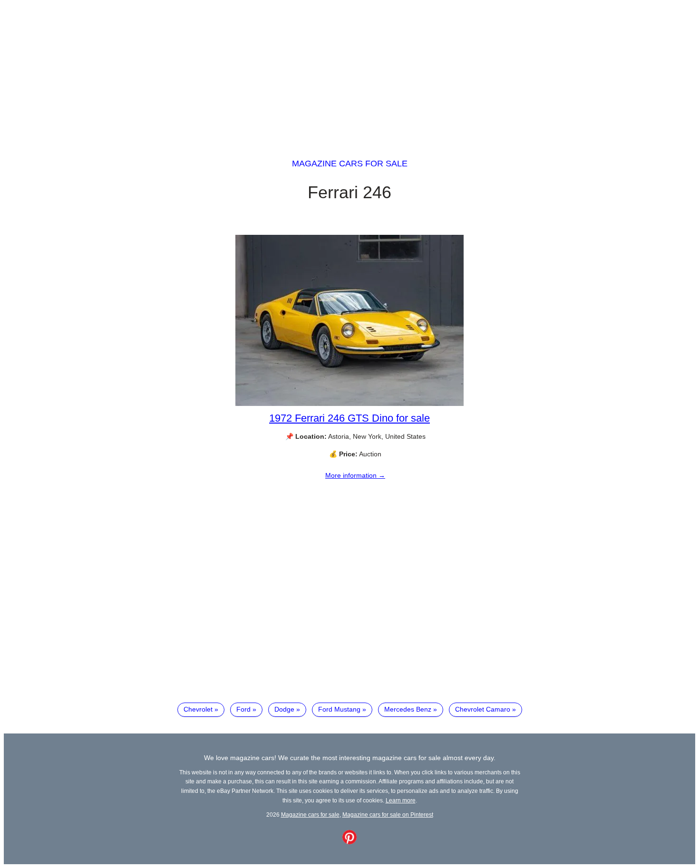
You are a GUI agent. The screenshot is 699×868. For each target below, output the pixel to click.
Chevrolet (198, 709)
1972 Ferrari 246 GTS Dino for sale (349, 418)
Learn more (401, 800)
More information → (355, 475)
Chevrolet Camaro (482, 709)
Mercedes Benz (407, 709)
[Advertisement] (349, 70)
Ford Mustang (339, 709)
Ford (243, 709)
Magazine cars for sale (350, 163)
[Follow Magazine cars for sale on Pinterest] (349, 842)
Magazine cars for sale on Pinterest (387, 814)
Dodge (284, 709)
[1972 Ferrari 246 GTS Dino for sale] (349, 403)
